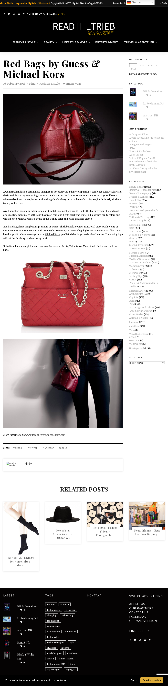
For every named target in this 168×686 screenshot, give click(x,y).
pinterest (48, 448)
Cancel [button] (133, 680)
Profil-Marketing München (143, 168)
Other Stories (136, 314)
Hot (133, 65)
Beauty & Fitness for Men (143, 190)
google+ (63, 448)
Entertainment (106, 42)
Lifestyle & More (74, 42)
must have (72, 653)
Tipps (132, 330)
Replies (152, 65)
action (132, 337)
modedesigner (54, 653)
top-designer (53, 669)
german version (143, 621)
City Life (133, 297)
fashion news (54, 610)
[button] (67, 680)
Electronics (135, 231)
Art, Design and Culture (141, 307)
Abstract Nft (150, 115)
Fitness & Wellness (139, 196)
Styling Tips (135, 276)
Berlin (132, 300)
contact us (138, 612)
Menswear (135, 273)
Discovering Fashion (140, 262)
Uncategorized (136, 348)
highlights (71, 669)
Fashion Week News (139, 259)
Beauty (49, 42)
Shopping (134, 322)
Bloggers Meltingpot (140, 144)
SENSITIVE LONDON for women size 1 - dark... (21, 561)
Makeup (133, 203)
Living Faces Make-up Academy (146, 137)
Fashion (51, 604)
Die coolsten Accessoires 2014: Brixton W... (63, 534)
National (64, 604)
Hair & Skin (135, 200)
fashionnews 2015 (56, 664)
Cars (131, 228)
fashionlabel (53, 637)
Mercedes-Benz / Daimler (143, 161)
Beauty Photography (140, 193)
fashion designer (55, 642)
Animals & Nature (138, 318)
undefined (134, 326)
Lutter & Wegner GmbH (142, 158)
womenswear (54, 626)
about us (137, 604)
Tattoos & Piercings (140, 217)
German (136, 2)
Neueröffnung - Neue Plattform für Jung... (147, 532)
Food (132, 304)
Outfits (132, 279)
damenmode (53, 631)
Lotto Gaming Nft (153, 103)
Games (133, 238)
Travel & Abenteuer (139, 42)
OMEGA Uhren (137, 165)
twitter (33, 448)
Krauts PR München (140, 151)
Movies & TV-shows (139, 235)
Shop (72, 664)
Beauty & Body (136, 187)
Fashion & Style (24, 42)
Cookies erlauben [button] (152, 680)
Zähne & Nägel (137, 220)
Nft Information (153, 91)
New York (134, 340)
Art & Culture (136, 294)
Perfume (134, 207)
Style (72, 642)
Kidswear (134, 269)
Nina (32, 83)
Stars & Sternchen (139, 245)
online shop (67, 615)
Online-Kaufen (66, 658)
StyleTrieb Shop (138, 172)
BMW (132, 148)
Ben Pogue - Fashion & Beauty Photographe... (105, 531)
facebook (18, 448)
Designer (70, 610)
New (141, 65)
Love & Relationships (140, 311)
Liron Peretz (136, 155)
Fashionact (70, 631)
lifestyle (65, 648)
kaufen (50, 658)
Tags (133, 69)
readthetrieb (53, 621)
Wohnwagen (136, 344)
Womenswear (72, 83)
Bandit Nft (23, 642)
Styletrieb (51, 648)
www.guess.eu (32, 435)
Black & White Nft (25, 656)
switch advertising (146, 596)
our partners (141, 608)
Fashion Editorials (139, 256)
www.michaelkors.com (53, 435)
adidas (133, 141)
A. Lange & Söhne (138, 134)
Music (132, 241)
